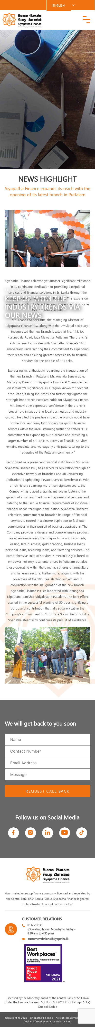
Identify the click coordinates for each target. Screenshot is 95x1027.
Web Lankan (63, 1021)
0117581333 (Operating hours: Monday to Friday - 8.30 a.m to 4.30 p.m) (52, 929)
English (58, 5)
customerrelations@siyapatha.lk (48, 938)
